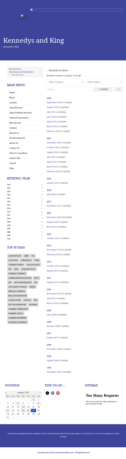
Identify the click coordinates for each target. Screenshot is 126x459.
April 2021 (52, 162)
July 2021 (51, 157)
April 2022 (52, 121)
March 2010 (52, 303)
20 (23, 410)
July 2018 (51, 194)
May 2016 (51, 227)
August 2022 (53, 107)
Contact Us (14, 148)
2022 (49, 98)
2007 (49, 333)
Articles (13, 103)
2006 (49, 345)
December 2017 (54, 206)
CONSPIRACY (26, 260)
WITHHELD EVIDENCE (17, 322)
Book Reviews (16, 108)
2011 (49, 278)
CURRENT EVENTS (16, 265)
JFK (9, 282)
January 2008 (53, 326)
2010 (49, 289)
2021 (49, 138)
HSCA (36, 278)
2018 (49, 190)
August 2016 (53, 222)
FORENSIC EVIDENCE (17, 274)
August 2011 (53, 282)
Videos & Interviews (19, 118)
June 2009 (51, 315)
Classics (13, 128)
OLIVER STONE (14, 300)
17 (8, 410)
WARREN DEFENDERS (17, 318)
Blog (11, 168)
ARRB (26, 256)
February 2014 (54, 254)
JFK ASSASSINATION (22, 282)
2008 (49, 322)
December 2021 (54, 143)
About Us (13, 143)
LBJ (35, 282)
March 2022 (52, 126)
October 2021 (53, 147)
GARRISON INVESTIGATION (19, 278)
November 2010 (54, 294)
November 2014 (54, 250)
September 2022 (55, 102)
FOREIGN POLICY (28, 269)
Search (12, 163)
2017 (49, 201)
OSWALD (27, 300)
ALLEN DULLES (14, 256)
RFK (35, 300)
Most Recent (15, 123)
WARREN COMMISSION (18, 309)
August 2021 (53, 152)
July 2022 (51, 112)
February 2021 (54, 171)
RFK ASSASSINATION (17, 305)
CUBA (36, 260)
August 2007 (53, 337)
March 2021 (52, 167)
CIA (33, 256)
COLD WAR (13, 260)
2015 (49, 234)
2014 (49, 245)
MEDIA (32, 287)
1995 (49, 368)
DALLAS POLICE (33, 265)
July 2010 (51, 298)
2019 (49, 179)
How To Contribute (18, 153)
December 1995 (54, 372)
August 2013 (53, 271)
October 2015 (53, 238)
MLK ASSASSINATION (17, 296)
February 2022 (54, 131)
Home (12, 92)
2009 (49, 310)
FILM (16, 269)
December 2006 (54, 349)
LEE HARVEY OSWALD (17, 287)
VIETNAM (33, 305)
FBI (9, 269)
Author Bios (15, 158)
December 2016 (54, 217)
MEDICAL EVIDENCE (16, 291)
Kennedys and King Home (21, 72)
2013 (49, 262)
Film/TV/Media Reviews (20, 113)
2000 (49, 356)
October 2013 (53, 266)
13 (23, 407)
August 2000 (53, 360)
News (12, 97)
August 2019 (53, 183)
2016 (49, 213)
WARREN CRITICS (15, 313)
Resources (14, 133)
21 (28, 410)
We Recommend (17, 138)
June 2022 (51, 117)
